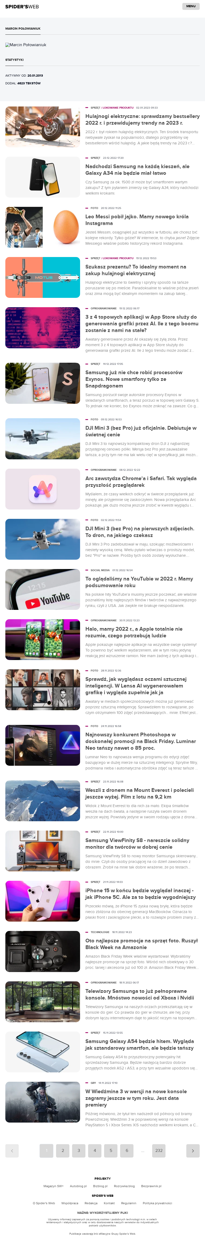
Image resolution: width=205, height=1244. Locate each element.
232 (159, 1150)
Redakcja (91, 1203)
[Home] (22, 6)
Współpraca (69, 1203)
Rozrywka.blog (124, 1186)
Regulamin (128, 1203)
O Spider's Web (44, 1203)
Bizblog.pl (100, 1186)
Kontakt (109, 1203)
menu (191, 6)
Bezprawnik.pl (151, 1186)
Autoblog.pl (78, 1186)
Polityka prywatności (157, 1203)
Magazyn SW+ (54, 1186)
